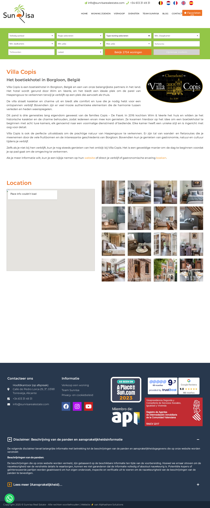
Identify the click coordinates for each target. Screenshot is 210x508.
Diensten (133, 13)
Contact (177, 13)
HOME (84, 13)
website (89, 157)
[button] (9, 498)
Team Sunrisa (151, 13)
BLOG (165, 13)
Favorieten (193, 13)
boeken (161, 157)
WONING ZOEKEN (101, 13)
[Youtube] (88, 406)
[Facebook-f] (66, 406)
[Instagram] (77, 406)
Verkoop (119, 13)
